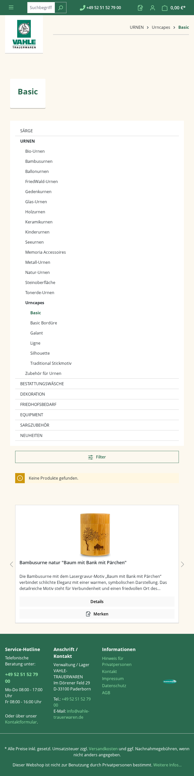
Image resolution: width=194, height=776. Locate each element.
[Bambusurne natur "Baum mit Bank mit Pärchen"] (95, 534)
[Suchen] (60, 7)
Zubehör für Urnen (43, 373)
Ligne (35, 343)
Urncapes (34, 302)
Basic (35, 313)
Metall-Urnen (37, 262)
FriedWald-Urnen (41, 181)
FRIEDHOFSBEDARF (38, 404)
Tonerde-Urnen (39, 292)
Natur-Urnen (37, 272)
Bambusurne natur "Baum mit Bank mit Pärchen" (73, 562)
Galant (36, 333)
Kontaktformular (21, 722)
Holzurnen (35, 212)
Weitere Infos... (167, 765)
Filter (100, 457)
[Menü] (11, 7)
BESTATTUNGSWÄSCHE (42, 383)
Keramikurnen (39, 222)
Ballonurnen (37, 171)
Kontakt (109, 671)
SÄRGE (26, 131)
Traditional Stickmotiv (50, 363)
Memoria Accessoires (45, 252)
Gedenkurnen (38, 191)
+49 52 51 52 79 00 (21, 677)
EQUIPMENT (31, 415)
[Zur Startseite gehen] (24, 39)
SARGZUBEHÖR (34, 425)
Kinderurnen (37, 232)
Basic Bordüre (43, 323)
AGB (106, 692)
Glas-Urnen (36, 201)
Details (97, 601)
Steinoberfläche (40, 282)
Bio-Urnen (35, 151)
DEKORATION (32, 394)
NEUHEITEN (31, 435)
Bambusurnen (39, 161)
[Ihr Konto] (153, 8)
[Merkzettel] (140, 8)
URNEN (27, 141)
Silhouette (40, 353)
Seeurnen (34, 242)
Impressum (113, 678)
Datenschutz (114, 685)
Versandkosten (103, 749)
